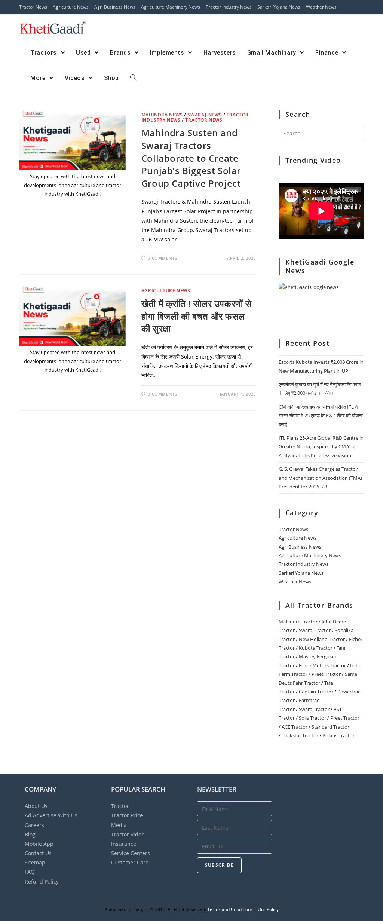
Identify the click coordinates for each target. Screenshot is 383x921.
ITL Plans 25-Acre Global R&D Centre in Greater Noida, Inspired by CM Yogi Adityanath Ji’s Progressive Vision (321, 446)
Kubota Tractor (316, 647)
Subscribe (219, 865)
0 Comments (162, 258)
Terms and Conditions (230, 909)
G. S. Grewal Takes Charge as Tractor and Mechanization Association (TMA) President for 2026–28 (320, 478)
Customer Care (129, 862)
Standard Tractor (330, 726)
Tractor (120, 805)
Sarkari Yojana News (278, 7)
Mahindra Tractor (298, 621)
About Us (36, 805)
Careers (34, 825)
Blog (30, 834)
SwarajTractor (314, 709)
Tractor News (33, 7)
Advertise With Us (51, 815)
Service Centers (130, 853)
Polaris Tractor (338, 735)
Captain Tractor (316, 691)
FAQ (30, 871)
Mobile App (39, 843)
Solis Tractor (312, 717)
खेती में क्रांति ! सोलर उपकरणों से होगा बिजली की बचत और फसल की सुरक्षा (196, 316)
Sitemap (35, 862)
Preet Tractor (326, 674)
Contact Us (38, 853)
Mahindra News (162, 115)
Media (119, 825)
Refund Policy (42, 881)
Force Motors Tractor (322, 665)
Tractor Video (127, 834)
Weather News (321, 7)
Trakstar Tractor (300, 735)
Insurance (123, 843)
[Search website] (133, 78)
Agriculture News (71, 7)
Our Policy (268, 909)
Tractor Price (127, 815)
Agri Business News (114, 7)
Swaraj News (204, 115)
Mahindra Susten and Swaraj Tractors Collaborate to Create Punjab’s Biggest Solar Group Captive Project (191, 157)
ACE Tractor (294, 726)
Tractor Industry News (229, 7)
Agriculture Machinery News (170, 7)
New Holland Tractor (322, 639)
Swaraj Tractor (315, 630)
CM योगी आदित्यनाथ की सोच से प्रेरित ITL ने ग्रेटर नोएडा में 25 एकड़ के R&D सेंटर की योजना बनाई (321, 415)
